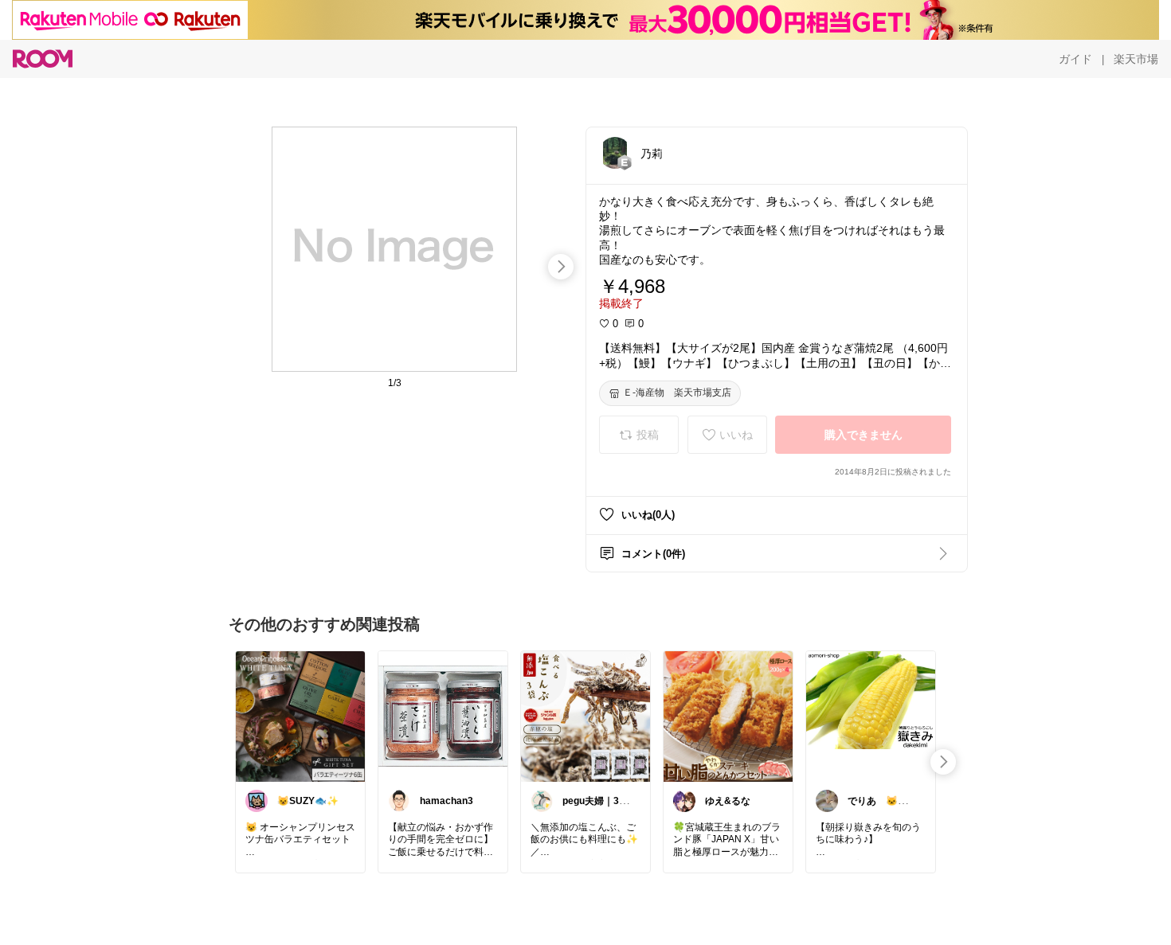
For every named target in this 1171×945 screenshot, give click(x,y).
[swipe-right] (561, 266)
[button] (615, 153)
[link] (300, 715)
